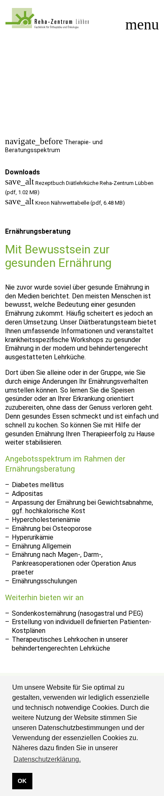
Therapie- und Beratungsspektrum (54, 146)
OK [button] (22, 781)
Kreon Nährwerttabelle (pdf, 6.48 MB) (65, 203)
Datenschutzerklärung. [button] (47, 759)
